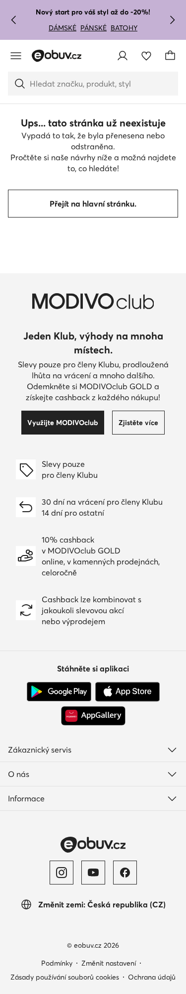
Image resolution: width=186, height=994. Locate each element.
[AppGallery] (93, 716)
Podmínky (56, 963)
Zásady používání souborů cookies (64, 977)
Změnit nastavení (108, 963)
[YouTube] (93, 872)
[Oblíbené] (146, 56)
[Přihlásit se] (122, 56)
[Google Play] (59, 692)
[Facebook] (125, 872)
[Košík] (170, 56)
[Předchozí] (14, 20)
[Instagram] (61, 872)
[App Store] (127, 692)
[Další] (172, 20)
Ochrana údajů (152, 977)
